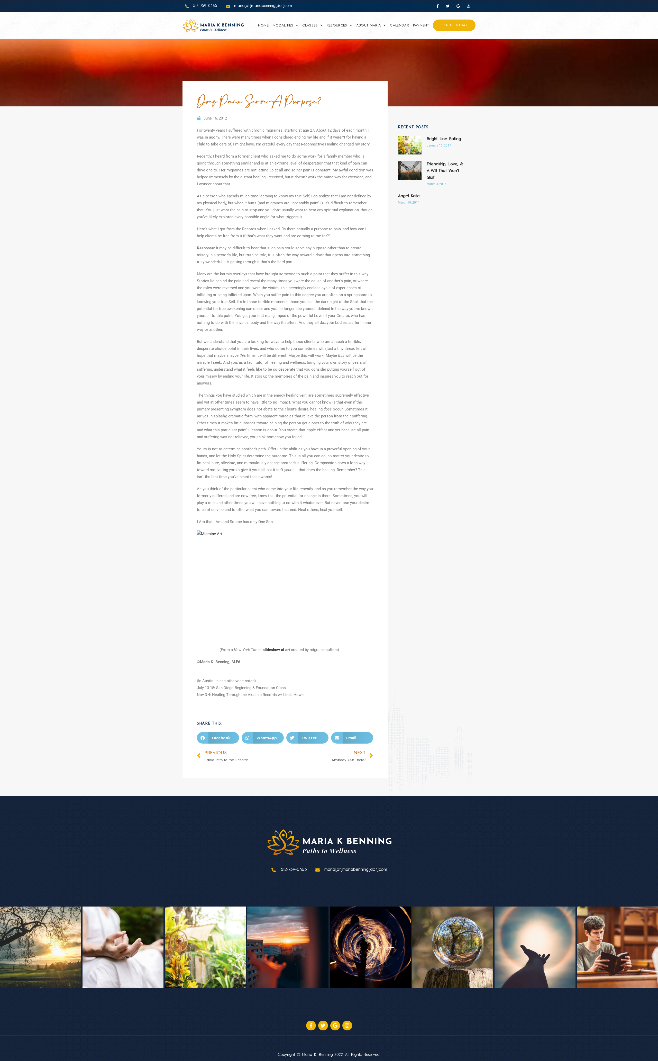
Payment (421, 25)
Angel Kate (409, 196)
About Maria (368, 25)
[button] (218, 738)
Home (263, 25)
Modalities (283, 25)
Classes (309, 25)
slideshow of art (276, 649)
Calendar (399, 25)
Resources (337, 25)
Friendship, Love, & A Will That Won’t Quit (445, 171)
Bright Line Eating (444, 139)
